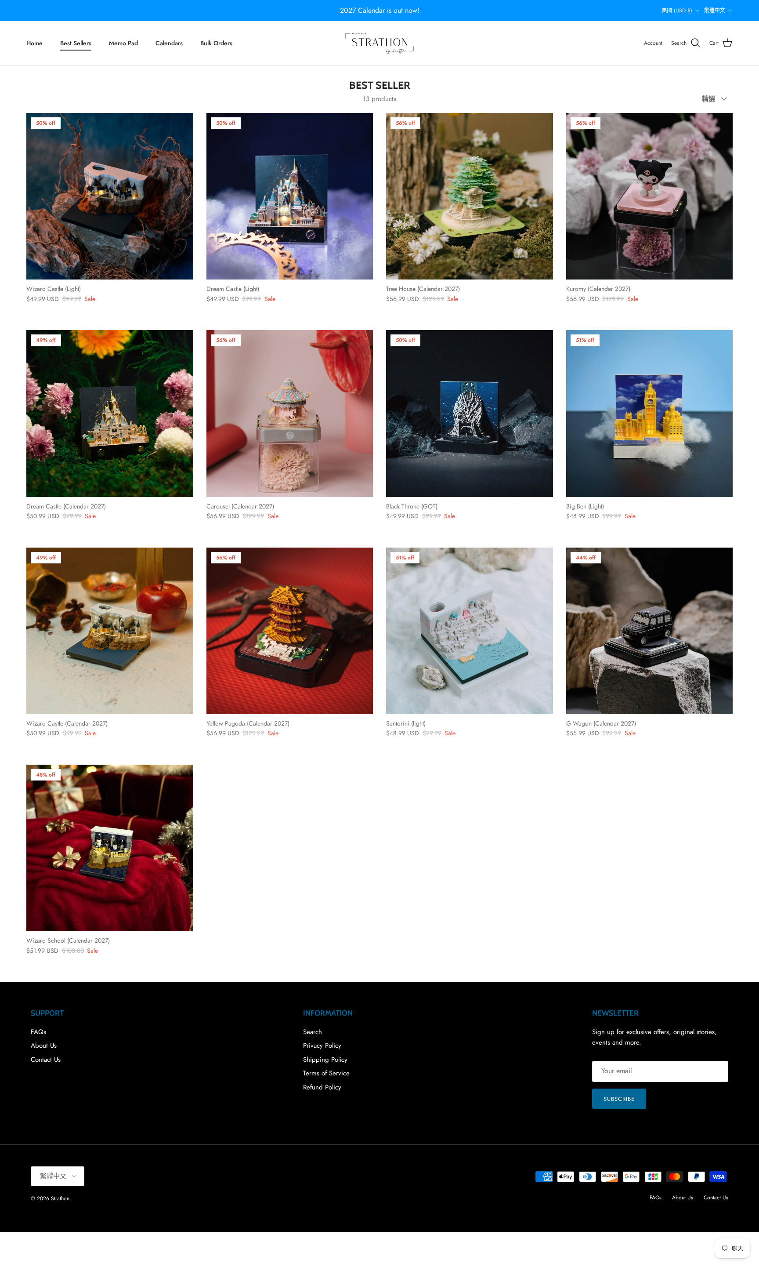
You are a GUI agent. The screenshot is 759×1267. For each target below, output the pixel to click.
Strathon (60, 1198)
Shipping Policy (325, 1059)
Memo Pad (123, 43)
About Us (44, 1045)
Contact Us (46, 1059)
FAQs (38, 1032)
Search (312, 1032)
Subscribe (619, 1099)
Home (34, 43)
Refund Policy (322, 1087)
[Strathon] (379, 43)
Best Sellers (75, 43)
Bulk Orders (216, 43)
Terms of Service (326, 1073)
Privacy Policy (322, 1045)
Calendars (169, 43)
